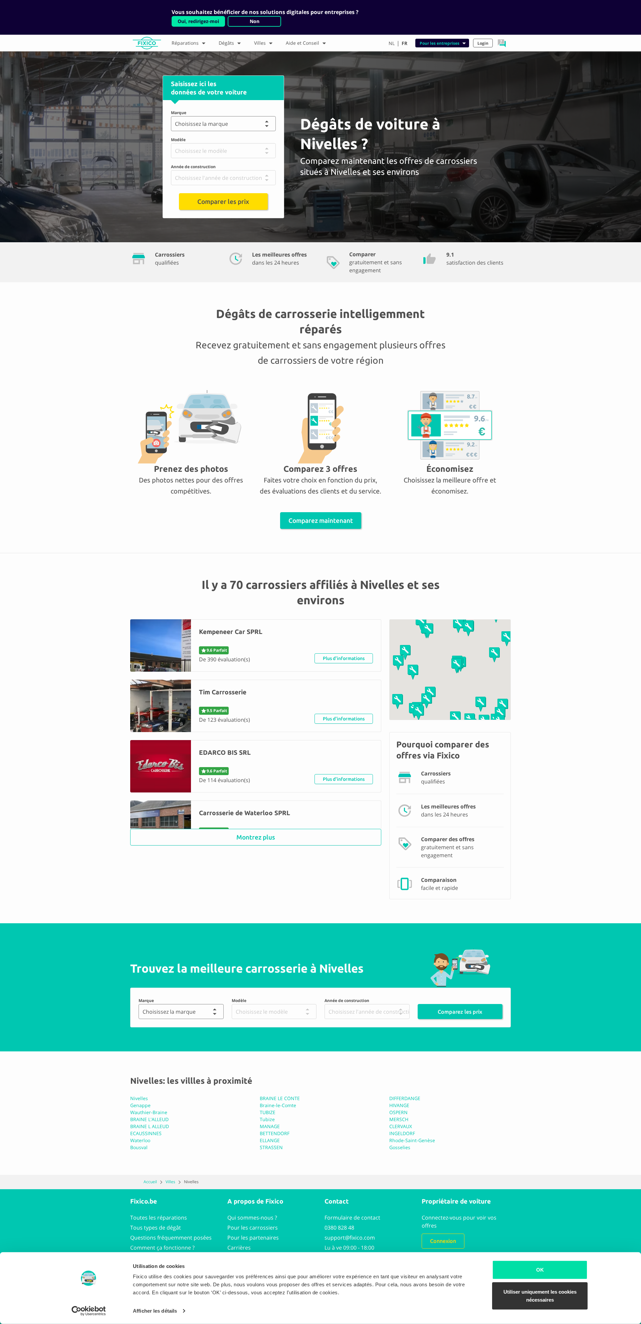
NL (392, 43)
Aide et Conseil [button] (302, 43)
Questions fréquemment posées (171, 1237)
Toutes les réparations (158, 1217)
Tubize (267, 1119)
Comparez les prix (460, 1012)
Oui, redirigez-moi (198, 21)
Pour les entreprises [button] (439, 43)
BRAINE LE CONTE (280, 1098)
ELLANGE (270, 1140)
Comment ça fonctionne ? (162, 1247)
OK (540, 1270)
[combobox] (176, 123)
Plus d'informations (344, 658)
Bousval (139, 1147)
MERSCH (398, 1119)
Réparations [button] (185, 43)
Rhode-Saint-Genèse (412, 1140)
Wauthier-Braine (148, 1112)
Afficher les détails (155, 1311)
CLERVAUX (400, 1126)
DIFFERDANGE (404, 1098)
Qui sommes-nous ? (252, 1217)
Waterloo (140, 1140)
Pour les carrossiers (252, 1227)
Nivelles (139, 1098)
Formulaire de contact (352, 1217)
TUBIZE (267, 1112)
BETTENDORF (274, 1133)
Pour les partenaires (253, 1237)
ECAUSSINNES (146, 1133)
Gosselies (399, 1147)
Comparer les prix (223, 201)
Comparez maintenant (320, 520)
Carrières (239, 1247)
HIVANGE (399, 1105)
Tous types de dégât (155, 1227)
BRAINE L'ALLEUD (149, 1119)
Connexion (443, 1241)
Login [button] (482, 43)
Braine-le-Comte (278, 1105)
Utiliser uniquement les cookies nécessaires (540, 1295)
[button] (502, 43)
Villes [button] (260, 43)
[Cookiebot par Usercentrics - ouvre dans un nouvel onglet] (88, 1311)
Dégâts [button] (226, 43)
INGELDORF (402, 1133)
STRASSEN (271, 1147)
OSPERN (398, 1112)
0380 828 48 (339, 1227)
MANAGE (270, 1126)
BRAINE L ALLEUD (149, 1126)
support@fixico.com (350, 1237)
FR (404, 43)
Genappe (140, 1105)
